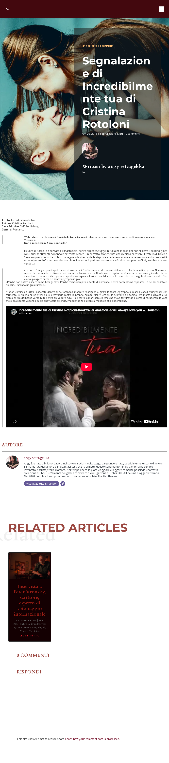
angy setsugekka (126, 166)
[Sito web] (62, 483)
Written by (95, 166)
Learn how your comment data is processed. (92, 739)
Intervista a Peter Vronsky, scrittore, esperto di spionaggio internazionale (30, 600)
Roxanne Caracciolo (27, 620)
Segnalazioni (108, 133)
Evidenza (32, 624)
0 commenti (107, 46)
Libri (120, 133)
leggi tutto (30, 635)
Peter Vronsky (30, 627)
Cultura (23, 624)
